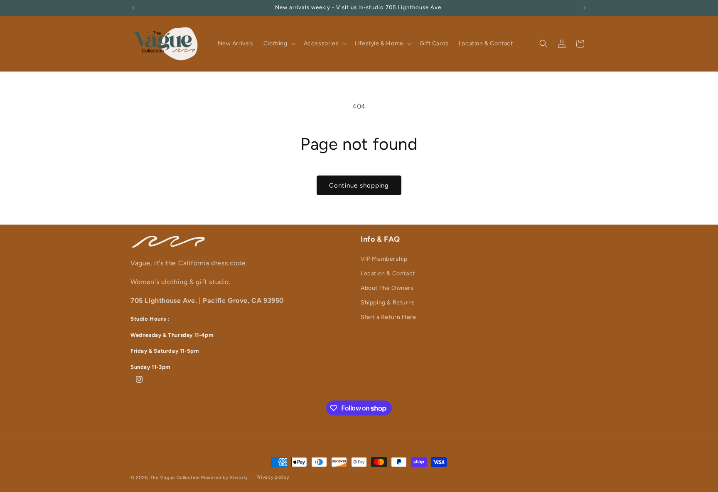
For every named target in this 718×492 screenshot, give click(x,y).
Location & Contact (388, 273)
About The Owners (387, 288)
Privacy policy (273, 477)
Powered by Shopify (224, 477)
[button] (278, 43)
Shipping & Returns (388, 302)
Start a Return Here (388, 317)
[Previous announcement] (133, 8)
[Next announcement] (584, 8)
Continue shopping (359, 185)
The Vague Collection (175, 477)
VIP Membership (384, 258)
